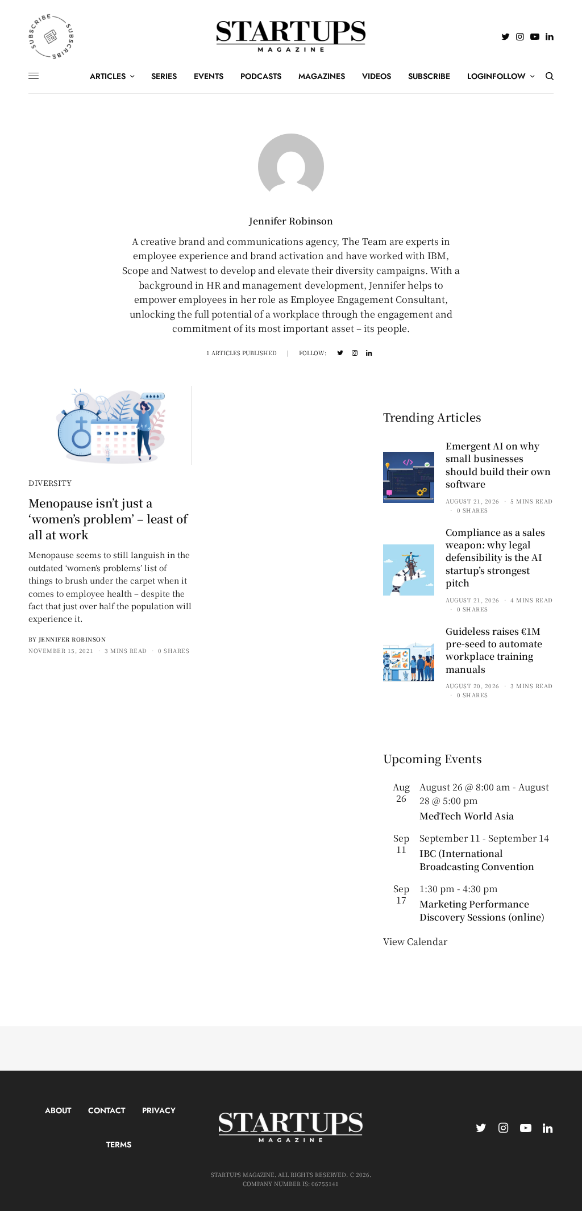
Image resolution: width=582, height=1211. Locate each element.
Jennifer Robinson (72, 639)
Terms (118, 1144)
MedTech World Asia (466, 815)
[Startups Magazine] (291, 36)
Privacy (159, 1110)
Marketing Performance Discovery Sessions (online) (481, 910)
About (58, 1110)
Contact (106, 1110)
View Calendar (415, 941)
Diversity (50, 482)
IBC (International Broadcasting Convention (476, 859)
